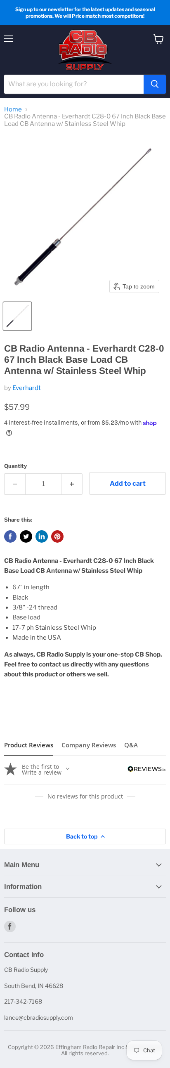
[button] (17, 316)
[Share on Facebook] (10, 536)
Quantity (15, 466)
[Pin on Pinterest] (57, 536)
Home (13, 109)
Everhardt (26, 388)
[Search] (155, 84)
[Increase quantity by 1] (72, 484)
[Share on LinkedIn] (41, 536)
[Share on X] (26, 536)
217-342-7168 (23, 1001)
